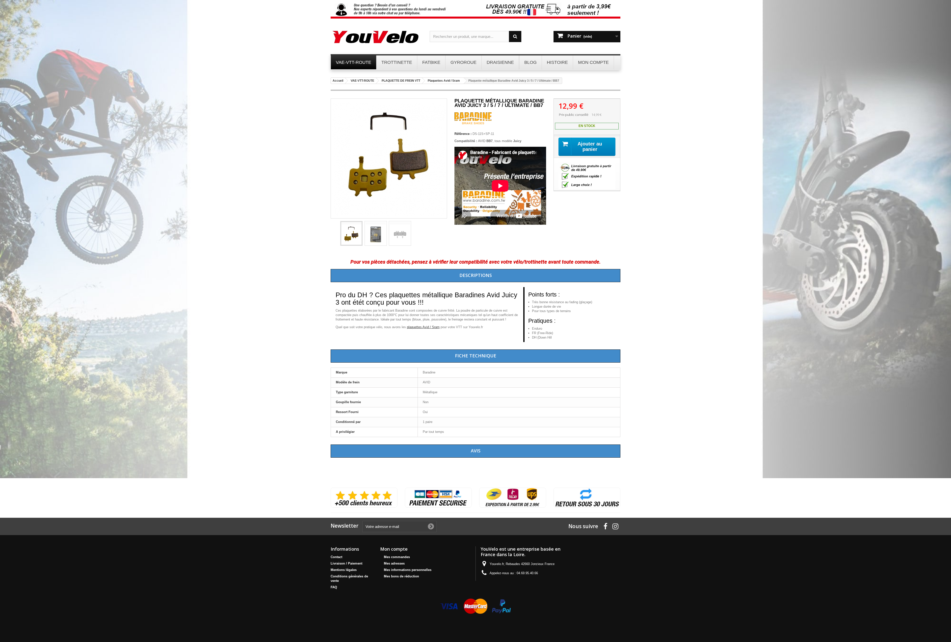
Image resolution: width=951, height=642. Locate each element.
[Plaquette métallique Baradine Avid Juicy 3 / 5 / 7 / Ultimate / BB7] (351, 233)
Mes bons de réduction (401, 576)
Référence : (463, 134)
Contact (336, 557)
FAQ (334, 587)
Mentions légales (344, 570)
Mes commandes (397, 557)
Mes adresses (394, 563)
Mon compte (394, 549)
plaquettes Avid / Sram (423, 327)
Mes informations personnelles (407, 570)
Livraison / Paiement (346, 563)
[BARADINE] (473, 123)
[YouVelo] (376, 37)
